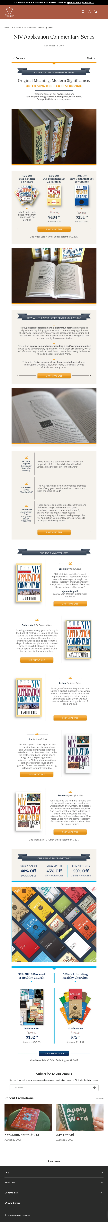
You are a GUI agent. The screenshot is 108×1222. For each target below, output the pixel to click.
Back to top (54, 1161)
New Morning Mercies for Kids (22, 1135)
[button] (96, 12)
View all (100, 1098)
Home (6, 27)
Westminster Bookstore (20, 1215)
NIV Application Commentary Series (38, 27)
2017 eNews (16, 27)
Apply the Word (65, 1135)
